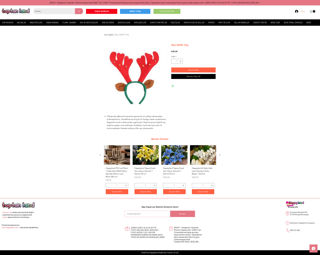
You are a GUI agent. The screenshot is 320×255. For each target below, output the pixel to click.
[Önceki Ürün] (100, 154)
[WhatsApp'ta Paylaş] (172, 85)
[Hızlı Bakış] (117, 155)
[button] (313, 11)
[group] (160, 170)
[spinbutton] (177, 61)
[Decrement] (173, 61)
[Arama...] (79, 11)
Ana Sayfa (108, 34)
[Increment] (180, 61)
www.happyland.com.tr (11, 227)
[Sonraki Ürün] (219, 154)
